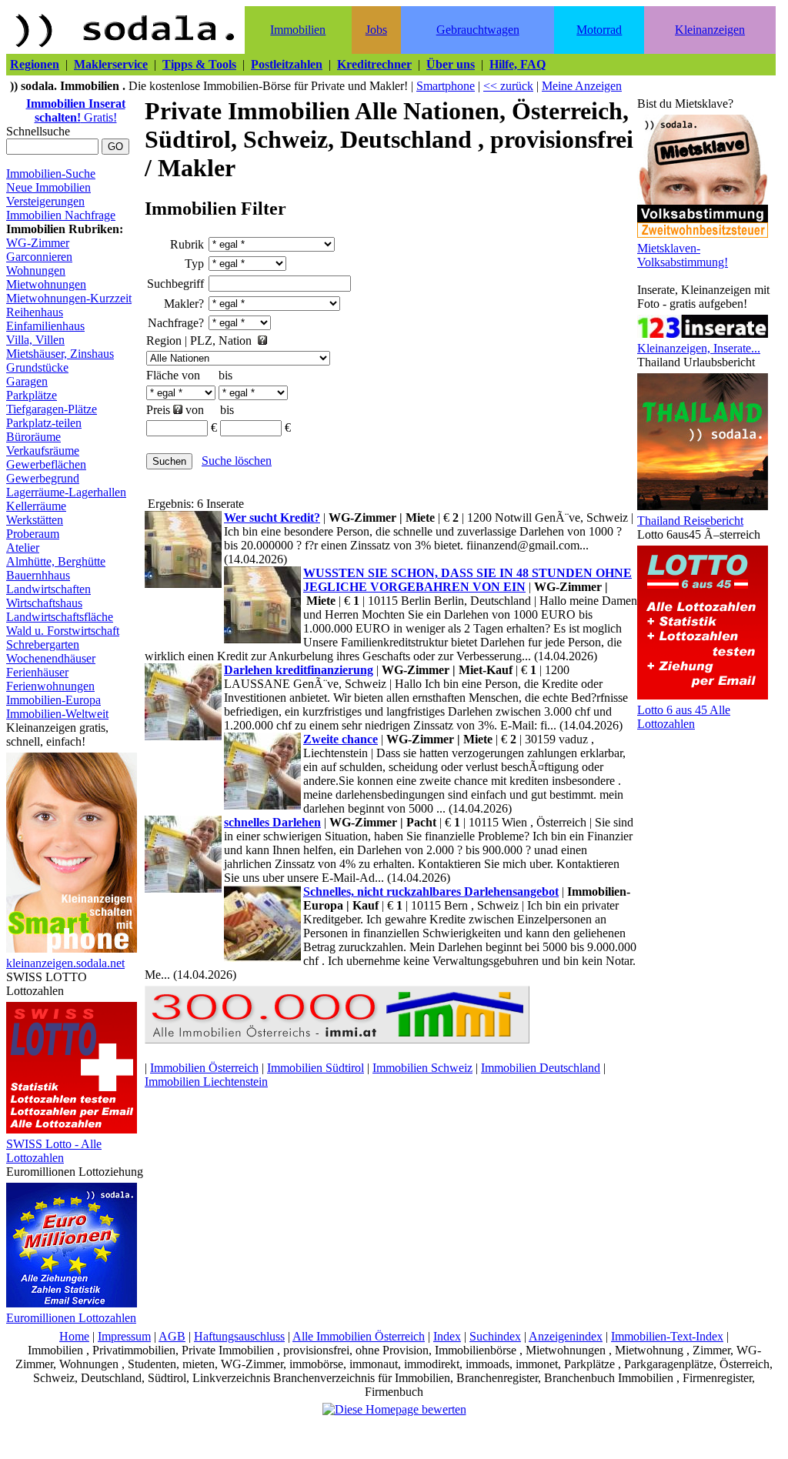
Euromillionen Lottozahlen (71, 1317)
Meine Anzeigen (582, 85)
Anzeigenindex (566, 1336)
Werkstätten (34, 519)
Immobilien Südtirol (315, 1067)
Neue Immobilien (48, 187)
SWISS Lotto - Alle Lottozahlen (54, 1150)
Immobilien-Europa (53, 699)
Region (164, 340)
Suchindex (495, 1336)
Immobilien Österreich (204, 1067)
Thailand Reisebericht (690, 520)
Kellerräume (36, 505)
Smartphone (445, 85)
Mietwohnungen (46, 284)
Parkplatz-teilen (44, 422)
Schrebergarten (42, 644)
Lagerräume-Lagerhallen (66, 492)
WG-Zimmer (37, 242)
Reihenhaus (34, 312)
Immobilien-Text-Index (667, 1336)
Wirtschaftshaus (44, 602)
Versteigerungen (45, 201)
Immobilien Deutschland (540, 1067)
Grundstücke (37, 367)
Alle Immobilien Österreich (358, 1336)
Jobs (376, 29)
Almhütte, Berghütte (55, 561)
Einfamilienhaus (45, 325)
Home (74, 1336)
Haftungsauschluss (239, 1336)
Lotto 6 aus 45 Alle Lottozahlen (683, 716)
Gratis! (75, 110)
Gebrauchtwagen (477, 29)
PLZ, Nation (221, 340)
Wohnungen (35, 270)
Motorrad (599, 29)
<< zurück (508, 85)
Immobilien (298, 29)
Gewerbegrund (42, 478)
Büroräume (33, 436)
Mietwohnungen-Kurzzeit (69, 298)
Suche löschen (237, 460)
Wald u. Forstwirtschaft (62, 630)
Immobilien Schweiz (422, 1067)
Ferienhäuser (37, 672)
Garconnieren (39, 256)
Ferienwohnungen (50, 686)
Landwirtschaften (48, 589)
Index (447, 1336)
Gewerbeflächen (46, 464)
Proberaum (32, 533)
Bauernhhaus (38, 575)
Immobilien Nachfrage (60, 215)
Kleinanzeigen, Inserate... (698, 348)
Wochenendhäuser (50, 658)
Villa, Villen (35, 339)
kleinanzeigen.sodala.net (65, 963)
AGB (172, 1336)
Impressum (124, 1336)
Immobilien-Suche (50, 173)
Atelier (22, 547)
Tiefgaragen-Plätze (51, 409)
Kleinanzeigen (710, 29)
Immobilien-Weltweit (57, 713)
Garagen (27, 381)
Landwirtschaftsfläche (59, 616)
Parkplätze (31, 395)
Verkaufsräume (42, 450)
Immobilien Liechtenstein (206, 1081)
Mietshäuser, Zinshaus (60, 353)
